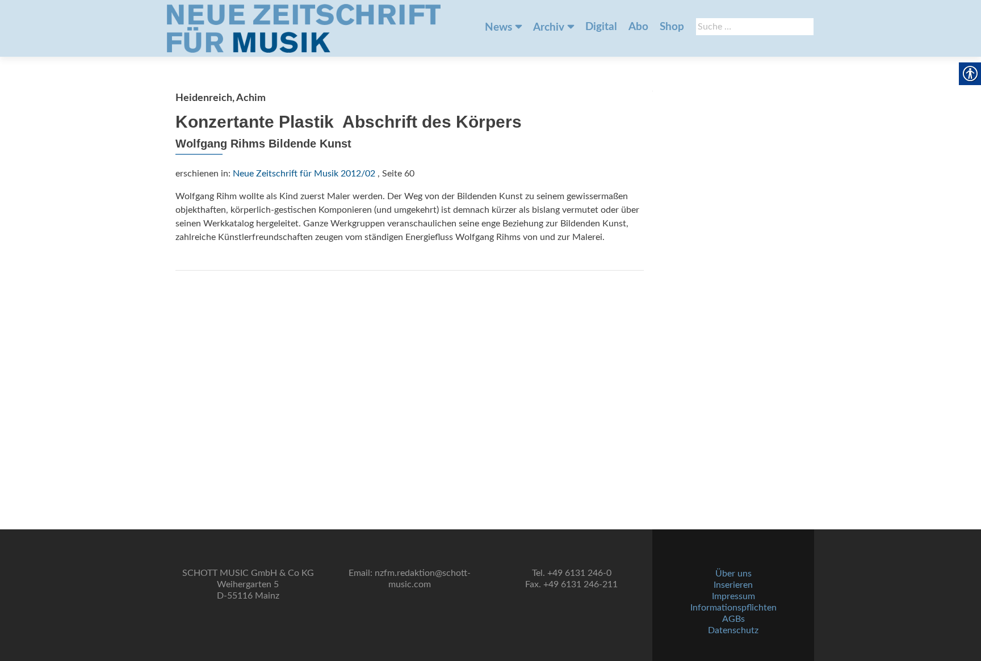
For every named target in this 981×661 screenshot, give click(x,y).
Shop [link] (672, 27)
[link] (304, 28)
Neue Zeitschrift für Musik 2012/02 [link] (304, 173)
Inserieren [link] (733, 585)
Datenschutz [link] (733, 630)
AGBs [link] (733, 619)
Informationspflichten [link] (733, 607)
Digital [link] (601, 27)
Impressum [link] (733, 596)
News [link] (498, 27)
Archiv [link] (548, 27)
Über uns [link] (733, 573)
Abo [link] (638, 27)
